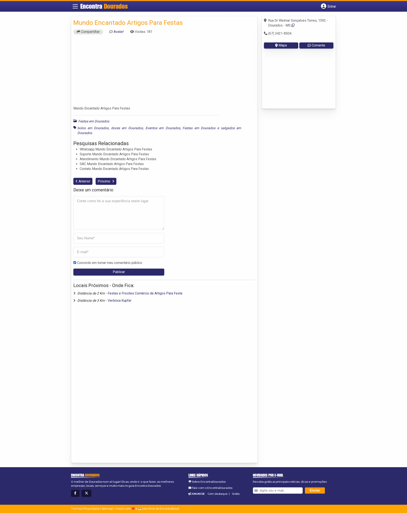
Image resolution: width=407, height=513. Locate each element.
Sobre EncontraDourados (209, 481)
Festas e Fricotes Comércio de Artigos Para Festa (145, 293)
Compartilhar (90, 32)
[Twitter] (86, 493)
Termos (76, 508)
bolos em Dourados (93, 128)
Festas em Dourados (93, 121)
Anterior (84, 181)
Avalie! (119, 32)
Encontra (104, 6)
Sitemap (107, 508)
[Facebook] (75, 493)
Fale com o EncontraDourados (212, 487)
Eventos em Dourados (162, 128)
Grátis (236, 493)
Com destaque (218, 493)
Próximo (104, 181)
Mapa (283, 45)
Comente (318, 45)
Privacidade (92, 508)
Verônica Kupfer (119, 301)
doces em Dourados (127, 128)
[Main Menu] (75, 6)
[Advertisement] (164, 72)
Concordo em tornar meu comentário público (109, 263)
